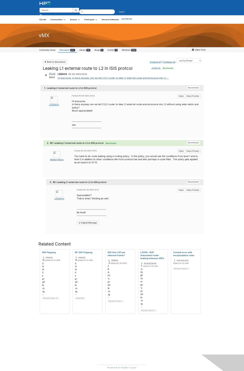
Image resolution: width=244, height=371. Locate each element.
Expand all (155, 62)
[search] (76, 10)
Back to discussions (55, 62)
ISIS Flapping (49, 252)
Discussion (67, 50)
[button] (58, 19)
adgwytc (49, 257)
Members (128, 50)
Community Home (47, 50)
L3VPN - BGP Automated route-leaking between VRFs (152, 255)
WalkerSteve (57, 159)
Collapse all (169, 62)
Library (84, 50)
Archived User (182, 260)
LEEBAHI (54, 104)
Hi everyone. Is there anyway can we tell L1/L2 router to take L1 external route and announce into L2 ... (113, 78)
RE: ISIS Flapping (83, 252)
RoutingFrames (150, 263)
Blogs (99, 50)
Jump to (162, 68)
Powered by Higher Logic (122, 368)
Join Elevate (126, 19)
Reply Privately (193, 96)
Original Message (88, 222)
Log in (122, 11)
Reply (181, 96)
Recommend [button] (193, 88)
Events (112, 50)
